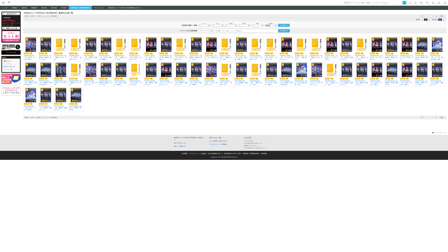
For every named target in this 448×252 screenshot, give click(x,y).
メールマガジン (249, 141)
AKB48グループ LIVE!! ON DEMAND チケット (125, 8)
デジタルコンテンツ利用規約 (218, 144)
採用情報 (264, 153)
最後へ (442, 16)
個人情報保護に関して (215, 153)
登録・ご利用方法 (179, 146)
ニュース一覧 (8, 69)
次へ (437, 16)
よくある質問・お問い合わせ (218, 141)
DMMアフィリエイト (250, 146)
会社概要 (184, 153)
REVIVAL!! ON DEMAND (80, 8)
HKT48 (44, 8)
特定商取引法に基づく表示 (232, 153)
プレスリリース (194, 153)
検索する (285, 31)
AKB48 (14, 8)
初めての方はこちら (180, 143)
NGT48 (54, 8)
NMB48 (34, 8)
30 (422, 19)
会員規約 (203, 153)
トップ (4, 8)
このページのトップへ (440, 132)
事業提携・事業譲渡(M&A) (251, 153)
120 (429, 19)
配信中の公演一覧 (9, 66)
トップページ (8, 64)
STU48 (63, 8)
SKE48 (24, 8)
